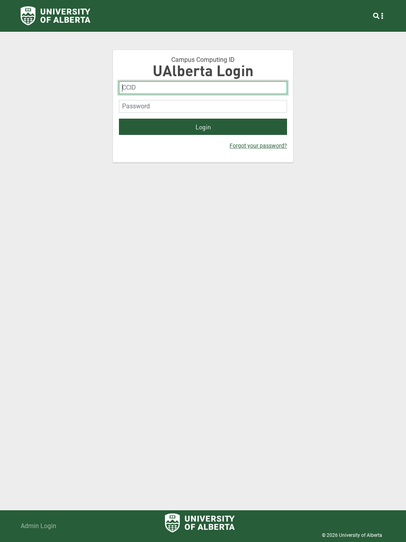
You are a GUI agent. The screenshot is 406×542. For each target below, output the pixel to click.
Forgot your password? (258, 145)
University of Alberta (360, 535)
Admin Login (38, 526)
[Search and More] (378, 15)
